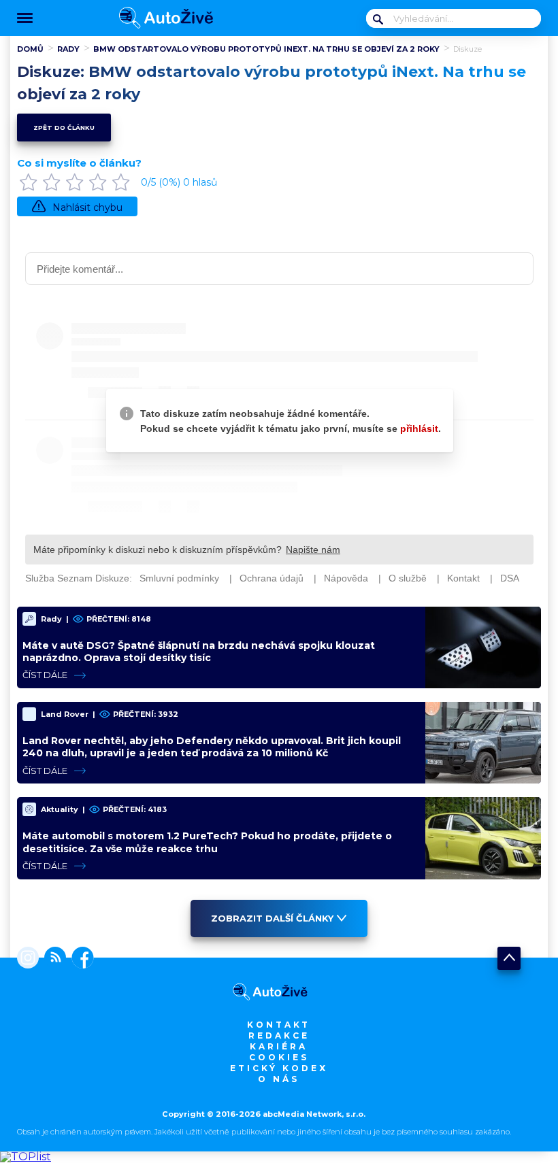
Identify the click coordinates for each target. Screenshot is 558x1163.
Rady (68, 49)
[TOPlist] (25, 1156)
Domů (30, 49)
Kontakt (278, 1024)
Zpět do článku (64, 127)
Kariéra (279, 1046)
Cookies (279, 1057)
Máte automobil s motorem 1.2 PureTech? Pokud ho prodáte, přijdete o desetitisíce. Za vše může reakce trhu (207, 842)
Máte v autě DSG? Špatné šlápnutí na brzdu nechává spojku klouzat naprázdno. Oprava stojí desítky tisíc (198, 651)
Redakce (279, 1035)
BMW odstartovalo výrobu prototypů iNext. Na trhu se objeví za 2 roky (266, 49)
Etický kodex (279, 1068)
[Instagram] (28, 959)
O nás (278, 1079)
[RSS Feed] (52, 959)
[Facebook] (80, 959)
